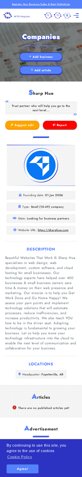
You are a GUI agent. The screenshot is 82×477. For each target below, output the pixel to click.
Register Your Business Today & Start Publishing (41, 4)
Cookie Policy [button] (19, 457)
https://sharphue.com (53, 230)
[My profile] (67, 15)
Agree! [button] (22, 469)
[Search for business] (48, 15)
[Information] (58, 15)
